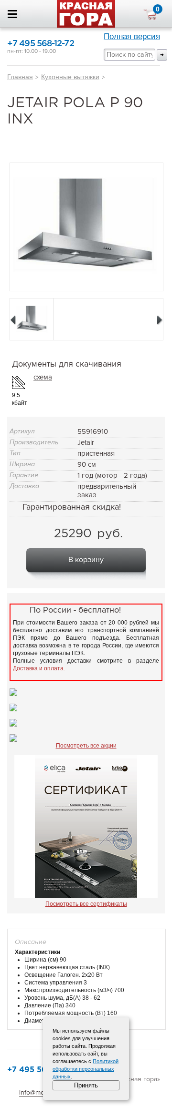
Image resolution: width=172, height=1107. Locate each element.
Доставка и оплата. (39, 668)
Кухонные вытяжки (70, 76)
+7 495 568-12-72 (40, 44)
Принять (86, 1085)
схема (42, 377)
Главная (20, 76)
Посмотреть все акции (86, 745)
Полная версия (132, 36)
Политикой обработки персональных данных (85, 1068)
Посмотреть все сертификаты (86, 904)
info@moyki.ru (39, 1092)
